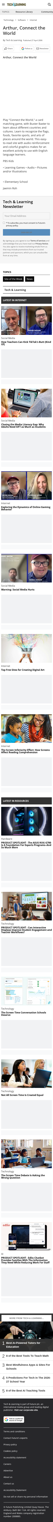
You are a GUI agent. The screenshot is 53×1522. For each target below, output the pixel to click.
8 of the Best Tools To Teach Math (27, 1355)
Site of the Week (13, 279)
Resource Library (24, 11)
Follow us (28, 48)
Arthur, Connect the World (19, 57)
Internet (33, 20)
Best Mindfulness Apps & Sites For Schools (28, 1366)
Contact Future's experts (16, 1438)
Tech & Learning (14, 40)
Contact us (9, 1483)
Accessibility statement (15, 1457)
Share (10, 48)
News (30, 279)
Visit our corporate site (26, 1410)
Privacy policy (10, 1444)
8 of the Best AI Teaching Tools (25, 1390)
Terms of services (38, 240)
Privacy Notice (41, 243)
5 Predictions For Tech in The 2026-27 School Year (28, 1379)
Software (22, 20)
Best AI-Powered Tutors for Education (23, 1344)
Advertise (8, 1470)
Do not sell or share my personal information (26, 1496)
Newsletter (44, 48)
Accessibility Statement (15, 1490)
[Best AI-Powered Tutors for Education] (26, 1336)
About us (8, 1477)
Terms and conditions (14, 1431)
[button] (3, 4)
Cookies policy (10, 1451)
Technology (9, 20)
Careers (7, 1464)
